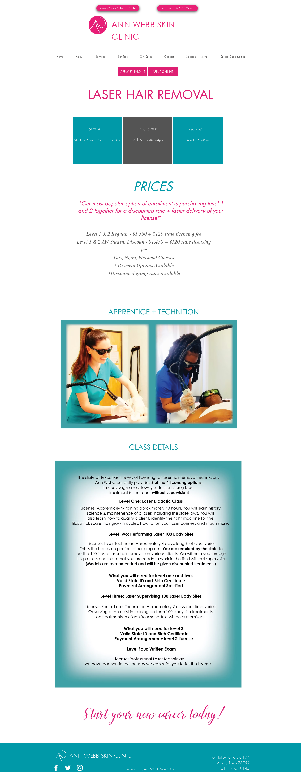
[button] (100, 56)
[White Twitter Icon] (68, 768)
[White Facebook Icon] (56, 768)
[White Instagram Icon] (80, 768)
